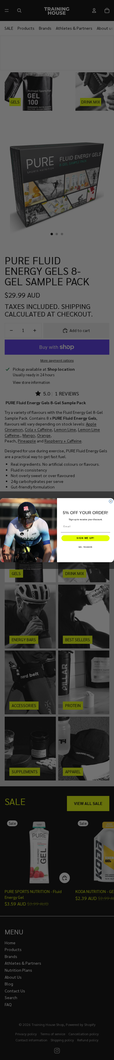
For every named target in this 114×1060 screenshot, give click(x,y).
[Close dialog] (111, 501)
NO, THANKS (86, 547)
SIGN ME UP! (85, 538)
